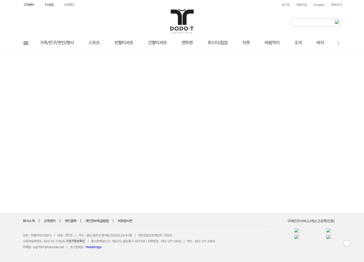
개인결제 (70, 221)
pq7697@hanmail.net (48, 247)
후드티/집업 (218, 42)
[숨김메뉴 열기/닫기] (338, 42)
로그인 (286, 5)
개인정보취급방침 (97, 221)
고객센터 (28, 5)
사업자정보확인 (75, 241)
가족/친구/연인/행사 (57, 42)
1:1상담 (49, 5)
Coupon (319, 5)
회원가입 (301, 5)
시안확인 (69, 5)
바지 (320, 42)
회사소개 (29, 221)
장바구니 (336, 5)
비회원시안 (125, 221)
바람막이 (272, 42)
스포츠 (94, 42)
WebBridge (94, 247)
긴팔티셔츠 (157, 42)
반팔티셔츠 (124, 42)
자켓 (246, 42)
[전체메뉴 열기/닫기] (26, 42)
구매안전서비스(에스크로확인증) (311, 221)
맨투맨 (187, 42)
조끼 (298, 42)
